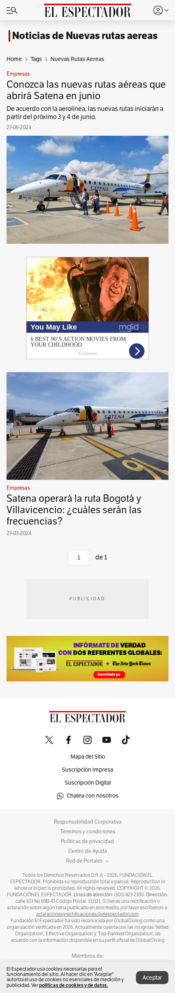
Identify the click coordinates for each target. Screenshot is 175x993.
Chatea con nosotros (92, 795)
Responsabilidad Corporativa (88, 822)
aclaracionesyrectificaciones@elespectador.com (87, 914)
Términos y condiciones (87, 832)
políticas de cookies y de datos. (73, 985)
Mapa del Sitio (87, 756)
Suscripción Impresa (87, 769)
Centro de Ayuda (87, 851)
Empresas (18, 74)
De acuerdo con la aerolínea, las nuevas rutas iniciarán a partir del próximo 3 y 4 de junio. (85, 113)
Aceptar (152, 977)
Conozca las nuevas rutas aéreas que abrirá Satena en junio (86, 90)
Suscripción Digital (88, 782)
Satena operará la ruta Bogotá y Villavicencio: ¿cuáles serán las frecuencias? (74, 509)
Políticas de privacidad (87, 841)
